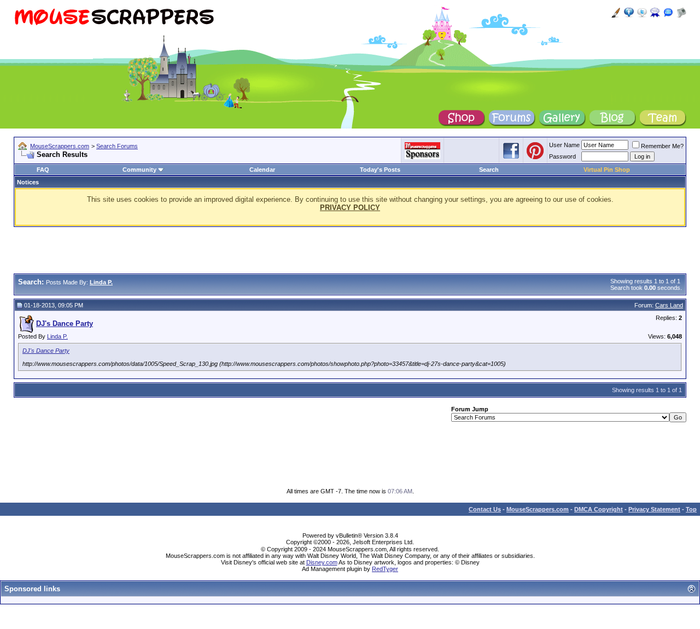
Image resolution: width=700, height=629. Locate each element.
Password (562, 156)
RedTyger (385, 569)
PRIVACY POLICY (350, 207)
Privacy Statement (654, 509)
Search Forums (117, 146)
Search (489, 169)
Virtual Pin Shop (607, 169)
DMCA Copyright (598, 509)
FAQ (43, 169)
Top (691, 509)
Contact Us (485, 509)
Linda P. (57, 336)
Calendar (262, 169)
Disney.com (321, 562)
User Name (564, 145)
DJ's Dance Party (45, 350)
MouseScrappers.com (59, 146)
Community (139, 169)
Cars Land (669, 305)
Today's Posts (380, 169)
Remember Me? (662, 146)
